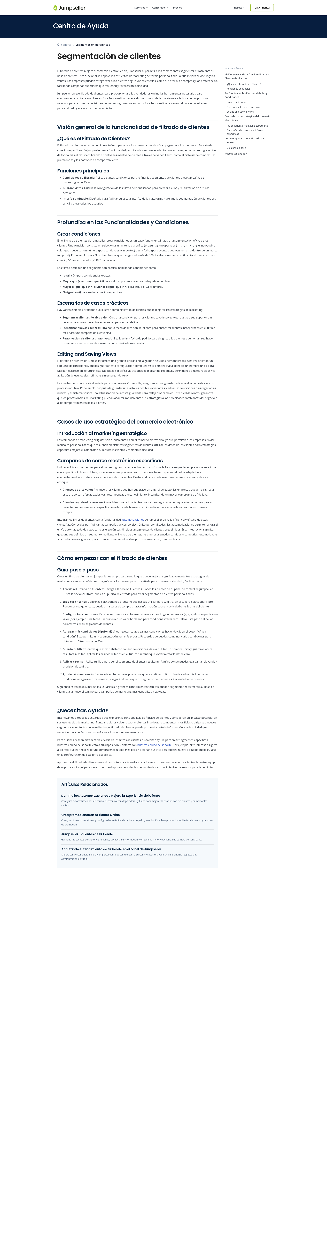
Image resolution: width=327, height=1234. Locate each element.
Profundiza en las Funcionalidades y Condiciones (246, 95)
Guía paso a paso (236, 147)
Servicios (139, 7)
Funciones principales (238, 88)
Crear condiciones (237, 102)
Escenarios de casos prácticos (243, 107)
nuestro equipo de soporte (154, 745)
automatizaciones (132, 519)
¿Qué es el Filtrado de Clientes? (244, 84)
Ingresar (238, 7)
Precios (177, 7)
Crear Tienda (262, 7)
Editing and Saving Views (240, 111)
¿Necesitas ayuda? (236, 153)
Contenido (158, 7)
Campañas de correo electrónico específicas (245, 132)
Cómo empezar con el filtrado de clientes (244, 140)
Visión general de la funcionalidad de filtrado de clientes (247, 76)
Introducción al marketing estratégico (247, 125)
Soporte (66, 45)
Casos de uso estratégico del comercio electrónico (247, 118)
